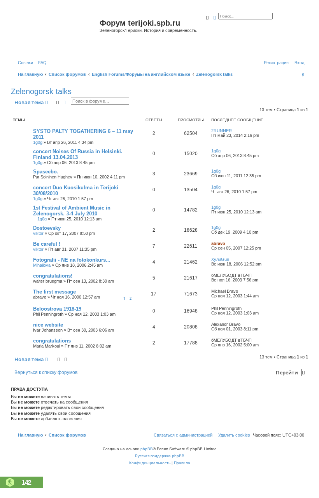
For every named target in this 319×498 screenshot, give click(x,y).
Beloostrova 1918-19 (57, 309)
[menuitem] (41, 62)
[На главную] (56, 32)
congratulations (52, 341)
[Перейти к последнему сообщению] (234, 130)
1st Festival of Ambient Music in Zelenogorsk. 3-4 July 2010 (71, 211)
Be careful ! (46, 244)
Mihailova (42, 265)
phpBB (146, 449)
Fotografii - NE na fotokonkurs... (71, 260)
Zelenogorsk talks (41, 91)
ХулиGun (220, 259)
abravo (218, 243)
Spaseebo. (45, 172)
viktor (38, 233)
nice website (48, 325)
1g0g (37, 142)
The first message (54, 292)
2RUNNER (221, 130)
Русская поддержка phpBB (159, 456)
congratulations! (52, 276)
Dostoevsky (47, 228)
